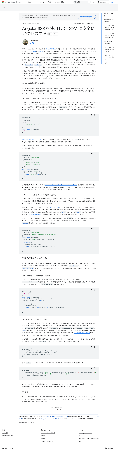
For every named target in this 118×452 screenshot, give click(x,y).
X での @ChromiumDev (85, 433)
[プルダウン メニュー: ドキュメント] (36, 2)
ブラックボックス (53, 207)
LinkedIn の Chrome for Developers (88, 438)
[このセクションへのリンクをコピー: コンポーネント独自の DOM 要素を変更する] (58, 99)
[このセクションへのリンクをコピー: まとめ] (30, 392)
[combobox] (82, 2)
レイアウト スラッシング (82, 333)
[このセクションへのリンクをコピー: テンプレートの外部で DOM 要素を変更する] (58, 195)
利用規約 (4, 448)
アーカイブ (44, 438)
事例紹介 (42, 2)
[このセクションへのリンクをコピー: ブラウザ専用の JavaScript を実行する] (53, 276)
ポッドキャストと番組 (47, 441)
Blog (4, 7)
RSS (80, 441)
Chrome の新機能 (59, 2)
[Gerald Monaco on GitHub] (33, 43)
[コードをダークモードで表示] (91, 115)
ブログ (49, 2)
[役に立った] (92, 23)
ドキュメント (30, 2)
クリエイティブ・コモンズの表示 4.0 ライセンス (55, 417)
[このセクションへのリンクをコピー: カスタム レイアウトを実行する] (48, 320)
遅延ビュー (40, 51)
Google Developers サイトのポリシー (50, 419)
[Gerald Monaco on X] (30, 43)
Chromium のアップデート (48, 433)
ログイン (113, 2)
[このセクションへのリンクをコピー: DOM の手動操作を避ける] (48, 84)
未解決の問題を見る (7, 436)
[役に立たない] (94, 23)
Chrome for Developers (28, 23)
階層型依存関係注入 (35, 214)
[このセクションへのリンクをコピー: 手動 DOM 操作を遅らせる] (48, 258)
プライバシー (12, 448)
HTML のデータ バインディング (32, 139)
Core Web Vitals (51, 49)
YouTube (81, 436)
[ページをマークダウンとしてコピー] (54, 34)
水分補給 (33, 51)
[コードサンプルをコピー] (94, 115)
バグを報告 (5, 433)
